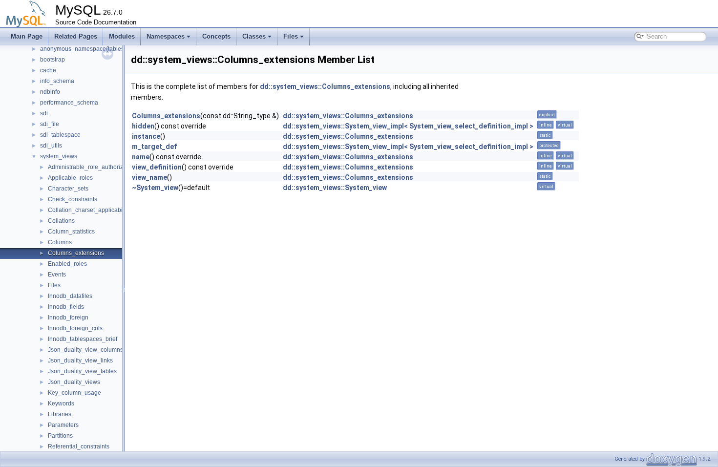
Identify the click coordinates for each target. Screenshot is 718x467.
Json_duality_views (74, 382)
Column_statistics (71, 231)
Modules (122, 36)
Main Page (26, 36)
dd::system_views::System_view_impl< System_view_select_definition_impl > (408, 126)
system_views (58, 156)
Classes (254, 36)
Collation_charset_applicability (89, 210)
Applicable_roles (70, 177)
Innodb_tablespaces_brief (82, 339)
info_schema (57, 81)
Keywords (61, 403)
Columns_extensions (76, 253)
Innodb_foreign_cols (75, 328)
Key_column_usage (74, 392)
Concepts (216, 36)
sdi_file (49, 124)
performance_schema (69, 102)
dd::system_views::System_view (335, 187)
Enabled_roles (67, 263)
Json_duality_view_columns (85, 349)
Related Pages (75, 36)
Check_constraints (72, 199)
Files (290, 36)
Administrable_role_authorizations (93, 167)
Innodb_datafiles (70, 296)
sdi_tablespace (60, 134)
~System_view (155, 187)
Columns (60, 242)
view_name (149, 177)
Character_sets (68, 188)
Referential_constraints (78, 446)
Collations (61, 220)
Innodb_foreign (68, 317)
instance (146, 136)
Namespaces (166, 36)
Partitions (60, 435)
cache (48, 70)
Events (57, 274)
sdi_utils (51, 145)
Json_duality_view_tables (82, 371)
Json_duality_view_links (80, 360)
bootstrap (52, 59)
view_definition (157, 167)
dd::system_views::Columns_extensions (325, 86)
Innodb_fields (66, 306)
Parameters (63, 425)
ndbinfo (50, 91)
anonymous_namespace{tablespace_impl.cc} (100, 48)
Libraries (59, 414)
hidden (143, 126)
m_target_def (154, 146)
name (140, 157)
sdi (44, 113)
